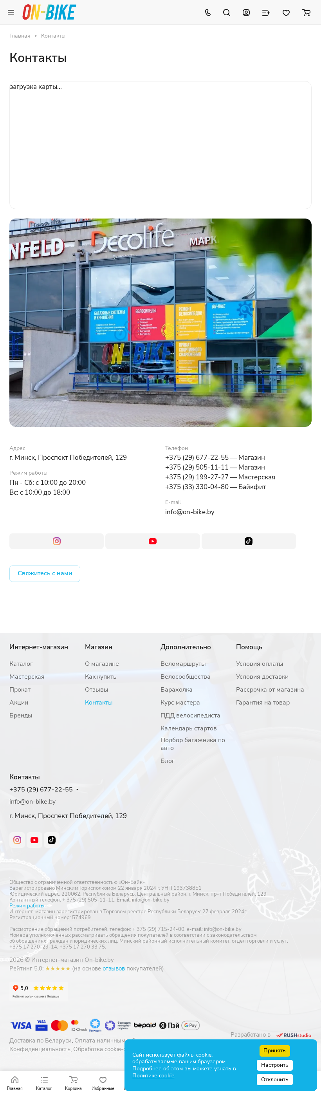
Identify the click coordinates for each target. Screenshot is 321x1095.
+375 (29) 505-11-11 (197, 467)
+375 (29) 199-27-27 (197, 477)
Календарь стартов (188, 728)
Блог (167, 761)
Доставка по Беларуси (40, 1040)
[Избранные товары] (286, 12)
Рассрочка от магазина (270, 689)
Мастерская (27, 676)
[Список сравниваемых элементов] (266, 12)
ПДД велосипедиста (190, 715)
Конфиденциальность (39, 1049)
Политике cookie (153, 1075)
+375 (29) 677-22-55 (197, 457)
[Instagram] (56, 541)
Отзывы (96, 689)
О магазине (102, 664)
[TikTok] (249, 541)
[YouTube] (152, 541)
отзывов (114, 968)
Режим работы (26, 905)
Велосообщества (185, 676)
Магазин (98, 647)
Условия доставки (262, 676)
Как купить (101, 676)
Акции (18, 702)
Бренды (20, 715)
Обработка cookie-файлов (108, 1049)
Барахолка (176, 689)
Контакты (99, 702)
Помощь (249, 647)
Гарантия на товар (263, 702)
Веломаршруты (183, 664)
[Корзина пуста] (306, 12)
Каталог (21, 664)
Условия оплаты (259, 664)
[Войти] (246, 12)
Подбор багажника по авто (192, 744)
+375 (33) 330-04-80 (197, 486)
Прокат (20, 689)
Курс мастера (180, 702)
